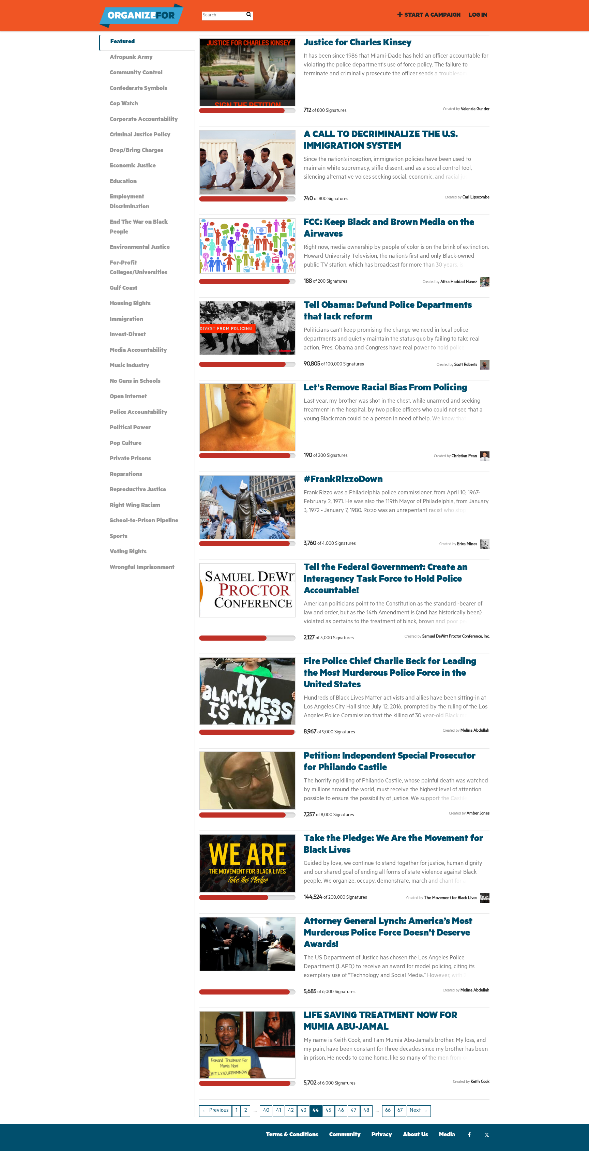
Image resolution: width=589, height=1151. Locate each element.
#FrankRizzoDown (343, 480)
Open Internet (128, 397)
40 (266, 1111)
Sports (118, 537)
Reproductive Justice (138, 490)
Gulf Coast (123, 289)
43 (303, 1111)
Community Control (136, 73)
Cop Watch (124, 104)
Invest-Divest (128, 335)
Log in (478, 16)
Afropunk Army (131, 58)
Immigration (126, 320)
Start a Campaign (432, 16)
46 (341, 1111)
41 (278, 1111)
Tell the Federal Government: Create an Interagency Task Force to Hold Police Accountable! (386, 580)
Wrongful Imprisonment (142, 568)
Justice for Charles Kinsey (358, 44)
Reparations (126, 475)
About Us (415, 1135)
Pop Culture (125, 444)
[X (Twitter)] (486, 1135)
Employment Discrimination (129, 202)
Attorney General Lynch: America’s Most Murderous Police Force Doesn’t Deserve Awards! (388, 934)
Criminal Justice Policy (140, 135)
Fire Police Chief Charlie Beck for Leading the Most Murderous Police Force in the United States (390, 674)
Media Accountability (138, 351)
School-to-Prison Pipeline (144, 521)
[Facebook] (469, 1135)
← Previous (215, 1111)
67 (400, 1111)
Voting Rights (128, 552)
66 (388, 1111)
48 (366, 1111)
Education (123, 182)
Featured (122, 42)
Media (447, 1135)
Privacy (382, 1135)
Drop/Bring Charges (136, 151)
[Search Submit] (248, 15)
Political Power (130, 428)
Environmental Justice (140, 248)
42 (291, 1111)
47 (354, 1111)
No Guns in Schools (135, 382)
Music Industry (129, 366)
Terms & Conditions (292, 1135)
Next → (419, 1111)
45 (328, 1111)
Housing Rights (130, 304)
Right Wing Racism (135, 506)
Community (345, 1135)
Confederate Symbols (138, 89)
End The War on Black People (139, 228)
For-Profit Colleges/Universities (138, 268)
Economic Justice (133, 166)
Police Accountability (138, 413)
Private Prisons (130, 459)
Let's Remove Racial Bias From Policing (385, 389)
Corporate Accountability (144, 120)
